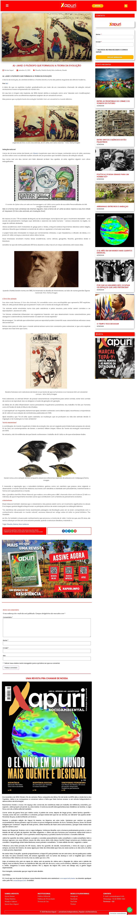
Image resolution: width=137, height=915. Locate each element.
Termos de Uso (43, 901)
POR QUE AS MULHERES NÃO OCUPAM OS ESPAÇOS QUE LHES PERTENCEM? (113, 286)
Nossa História (10, 899)
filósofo (35, 153)
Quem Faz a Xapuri (12, 904)
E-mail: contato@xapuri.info (113, 896)
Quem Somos (10, 896)
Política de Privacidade (46, 899)
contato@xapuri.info (19, 880)
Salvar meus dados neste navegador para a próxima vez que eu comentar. (32, 663)
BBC (6, 83)
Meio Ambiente (56, 70)
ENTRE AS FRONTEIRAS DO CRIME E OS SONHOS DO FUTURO (113, 102)
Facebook (73, 899)
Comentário (8, 617)
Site (4, 655)
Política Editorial (44, 896)
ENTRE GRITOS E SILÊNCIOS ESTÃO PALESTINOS (111, 140)
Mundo (64, 70)
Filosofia (38, 70)
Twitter (73, 904)
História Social (46, 70)
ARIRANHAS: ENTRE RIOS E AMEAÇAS (112, 206)
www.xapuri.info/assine (67, 878)
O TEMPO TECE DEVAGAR (108, 323)
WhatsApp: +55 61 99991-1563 (114, 899)
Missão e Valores (11, 901)
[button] (125, 5)
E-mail (6, 648)
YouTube (73, 901)
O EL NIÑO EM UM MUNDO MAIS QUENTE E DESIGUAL (114, 251)
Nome (5, 640)
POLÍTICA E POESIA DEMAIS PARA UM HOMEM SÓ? (113, 175)
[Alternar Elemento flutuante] (129, 909)
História (15, 524)
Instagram (74, 896)
